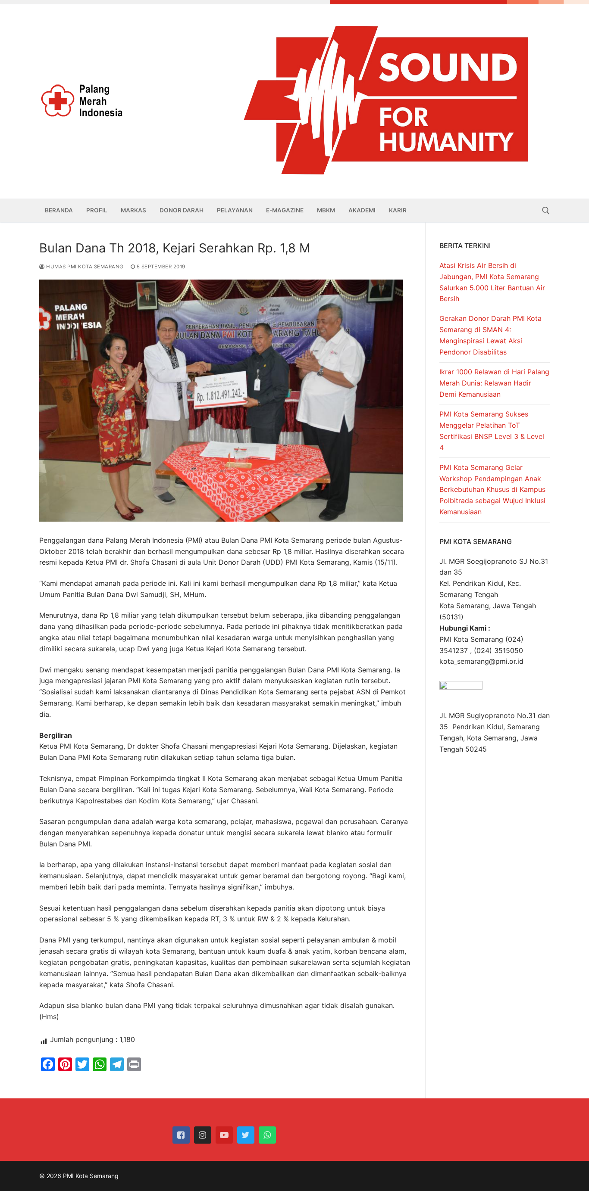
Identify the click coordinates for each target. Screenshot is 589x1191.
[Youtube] (224, 1135)
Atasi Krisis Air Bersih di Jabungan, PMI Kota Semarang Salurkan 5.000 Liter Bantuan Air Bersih (492, 282)
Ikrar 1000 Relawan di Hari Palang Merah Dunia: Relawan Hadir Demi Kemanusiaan (494, 382)
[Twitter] (245, 1135)
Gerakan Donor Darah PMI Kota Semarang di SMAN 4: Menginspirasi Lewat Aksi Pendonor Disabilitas (490, 335)
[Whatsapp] (267, 1135)
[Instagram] (202, 1135)
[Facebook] (181, 1135)
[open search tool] (546, 211)
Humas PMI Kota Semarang (84, 267)
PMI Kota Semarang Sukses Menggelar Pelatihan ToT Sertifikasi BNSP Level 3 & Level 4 (491, 431)
